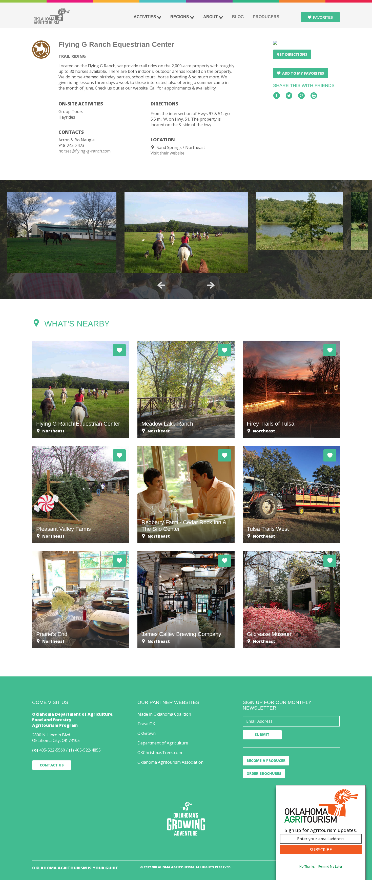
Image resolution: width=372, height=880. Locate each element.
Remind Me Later (330, 866)
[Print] (313, 95)
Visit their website (167, 153)
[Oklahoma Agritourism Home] (51, 16)
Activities (145, 17)
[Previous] (161, 285)
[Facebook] (276, 95)
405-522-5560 (52, 750)
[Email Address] (291, 721)
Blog (238, 17)
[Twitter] (289, 95)
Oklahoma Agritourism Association (170, 762)
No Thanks (307, 866)
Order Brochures (263, 773)
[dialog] (321, 832)
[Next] (211, 285)
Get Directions (292, 54)
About (210, 17)
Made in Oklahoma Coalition (164, 714)
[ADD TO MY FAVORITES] (119, 350)
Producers (266, 17)
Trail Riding (72, 56)
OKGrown (146, 733)
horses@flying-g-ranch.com (84, 151)
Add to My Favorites (303, 73)
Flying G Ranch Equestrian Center (116, 44)
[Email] (301, 95)
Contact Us (52, 765)
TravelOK (146, 724)
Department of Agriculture (162, 743)
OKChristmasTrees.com (159, 752)
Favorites (323, 17)
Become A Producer (265, 760)
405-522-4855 (88, 750)
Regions (179, 17)
